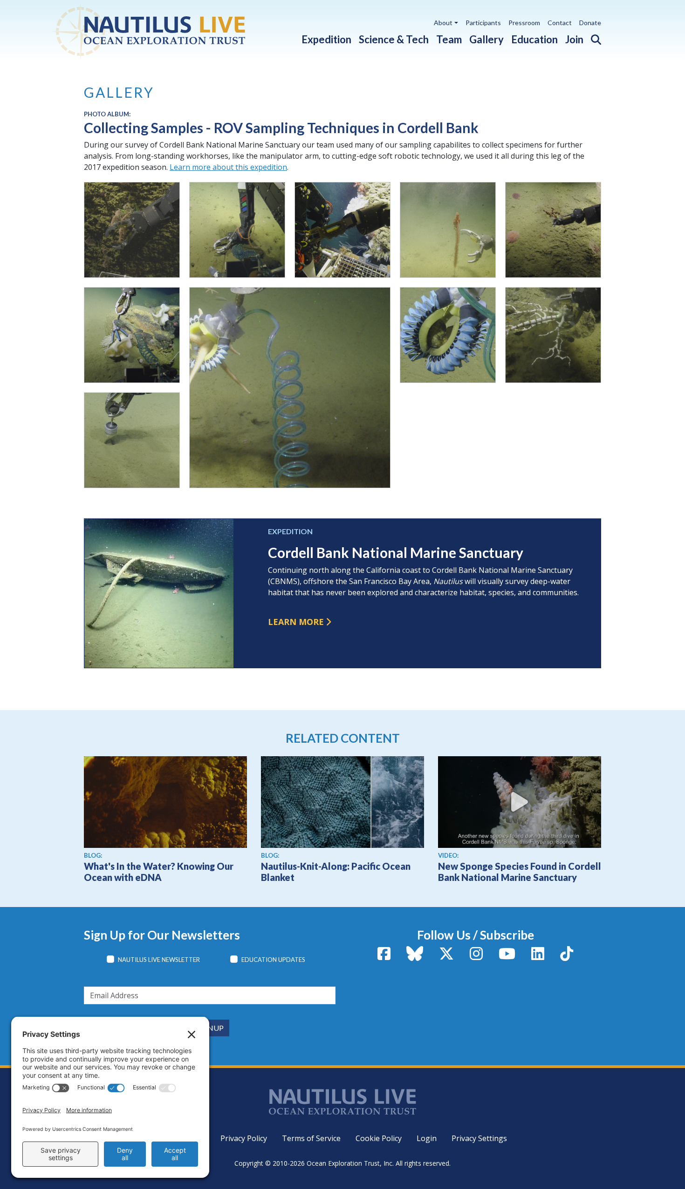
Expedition (326, 39)
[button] (592, 37)
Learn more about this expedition (228, 167)
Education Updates (273, 959)
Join (574, 39)
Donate (590, 23)
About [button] (443, 23)
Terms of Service (311, 1138)
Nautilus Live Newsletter (159, 959)
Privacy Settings (479, 1138)
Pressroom (524, 23)
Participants (483, 23)
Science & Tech (394, 39)
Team (449, 39)
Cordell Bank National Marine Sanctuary (395, 552)
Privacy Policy (243, 1138)
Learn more (296, 621)
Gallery (486, 39)
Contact (560, 23)
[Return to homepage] (171, 30)
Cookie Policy (379, 1138)
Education (534, 39)
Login (427, 1138)
